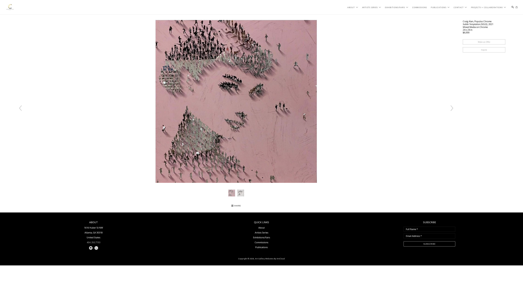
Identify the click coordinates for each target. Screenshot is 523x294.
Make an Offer (484, 42)
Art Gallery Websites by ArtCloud (270, 259)
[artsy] (96, 248)
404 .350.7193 (93, 242)
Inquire (484, 50)
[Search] (513, 7)
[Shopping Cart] (517, 7)
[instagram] (91, 248)
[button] (352, 7)
